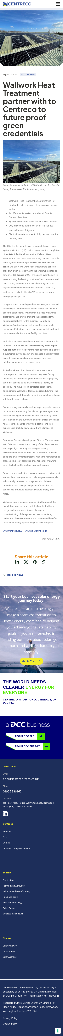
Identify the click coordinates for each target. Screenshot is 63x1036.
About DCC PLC (24, 736)
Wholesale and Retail (13, 913)
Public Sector (9, 908)
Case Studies (9, 951)
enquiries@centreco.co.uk (21, 779)
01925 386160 (12, 791)
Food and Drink (10, 896)
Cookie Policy (10, 1023)
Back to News (15, 574)
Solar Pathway (10, 945)
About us (7, 831)
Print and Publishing (12, 902)
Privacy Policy (10, 1018)
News (5, 837)
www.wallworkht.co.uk (36, 531)
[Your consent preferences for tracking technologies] (58, 1031)
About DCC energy (27, 746)
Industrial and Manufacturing (16, 891)
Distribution (8, 880)
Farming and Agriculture (14, 885)
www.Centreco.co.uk (13, 531)
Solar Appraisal (10, 956)
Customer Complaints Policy (16, 848)
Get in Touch (29, 661)
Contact (6, 842)
